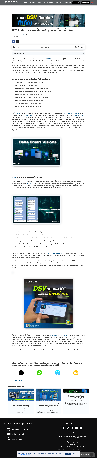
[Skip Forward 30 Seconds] (78, 47)
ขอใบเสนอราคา (85, 3)
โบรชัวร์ (39, 3)
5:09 (82, 47)
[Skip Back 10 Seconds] (75, 47)
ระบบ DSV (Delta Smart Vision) (34, 35)
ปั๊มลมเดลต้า (17, 113)
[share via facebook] (13, 41)
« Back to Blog (17, 380)
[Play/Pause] (14, 47)
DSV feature (51, 59)
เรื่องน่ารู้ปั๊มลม (67, 3)
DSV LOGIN (76, 2)
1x (72, 47)
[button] (49, 2)
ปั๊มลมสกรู (14, 35)
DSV (14, 177)
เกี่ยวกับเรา (32, 3)
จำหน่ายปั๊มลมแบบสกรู (78, 115)
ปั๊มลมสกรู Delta (27, 115)
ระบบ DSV (29, 183)
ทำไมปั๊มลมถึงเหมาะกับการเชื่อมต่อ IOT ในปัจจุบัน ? (76, 397)
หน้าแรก (25, 3)
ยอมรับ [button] (67, 453)
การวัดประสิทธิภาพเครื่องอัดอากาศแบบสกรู (21, 405)
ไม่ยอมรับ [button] (76, 453)
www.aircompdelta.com (20, 429)
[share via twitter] (17, 41)
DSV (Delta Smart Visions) (72, 113)
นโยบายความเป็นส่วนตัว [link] (26, 454)
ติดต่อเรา (58, 3)
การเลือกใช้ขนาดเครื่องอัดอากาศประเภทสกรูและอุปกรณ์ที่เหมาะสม (48, 405)
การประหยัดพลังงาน (21, 35)
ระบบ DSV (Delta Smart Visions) (56, 254)
